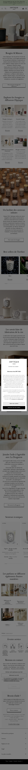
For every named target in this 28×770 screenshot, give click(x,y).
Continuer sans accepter (13, 366)
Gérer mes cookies (14, 403)
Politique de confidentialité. (17, 399)
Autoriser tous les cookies (14, 407)
